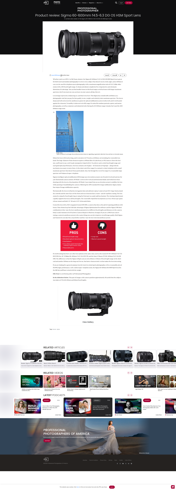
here (78, 487)
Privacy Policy (103, 460)
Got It (111, 487)
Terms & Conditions (93, 460)
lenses (54, 329)
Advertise (85, 460)
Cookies (121, 460)
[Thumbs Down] (125, 75)
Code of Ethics (128, 460)
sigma (58, 329)
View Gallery (88, 322)
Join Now (128, 2)
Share (114, 75)
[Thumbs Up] (121, 75)
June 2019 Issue (55, 75)
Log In (121, 2)
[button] (78, 2)
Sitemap (110, 460)
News (115, 460)
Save (106, 75)
